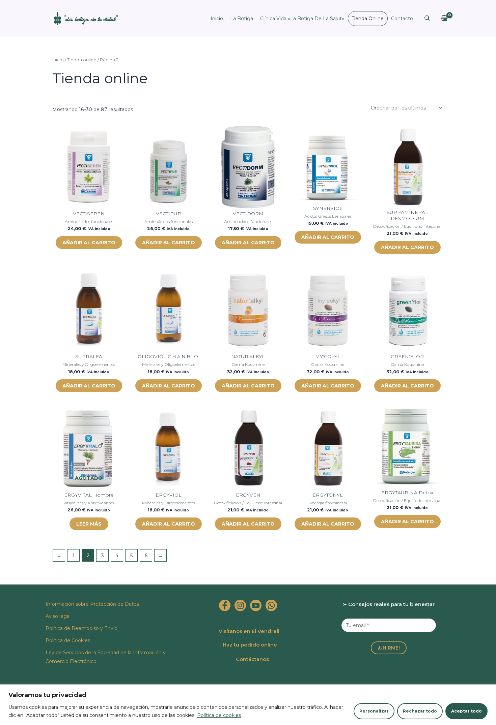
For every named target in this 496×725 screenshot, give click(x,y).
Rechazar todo (420, 711)
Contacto (402, 18)
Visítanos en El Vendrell (249, 631)
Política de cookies (219, 715)
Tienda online (368, 18)
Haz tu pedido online (250, 644)
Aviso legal (58, 616)
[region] (248, 705)
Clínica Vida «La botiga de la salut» (302, 18)
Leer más (89, 524)
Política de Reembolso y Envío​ (81, 628)
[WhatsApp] (271, 605)
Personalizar (374, 711)
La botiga (241, 18)
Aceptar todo (466, 711)
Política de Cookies (68, 640)
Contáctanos (252, 659)
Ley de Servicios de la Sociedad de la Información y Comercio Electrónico (106, 657)
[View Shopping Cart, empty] (444, 18)
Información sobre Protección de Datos (92, 604)
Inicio (217, 18)
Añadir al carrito (88, 243)
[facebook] (224, 605)
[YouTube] (255, 605)
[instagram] (240, 605)
